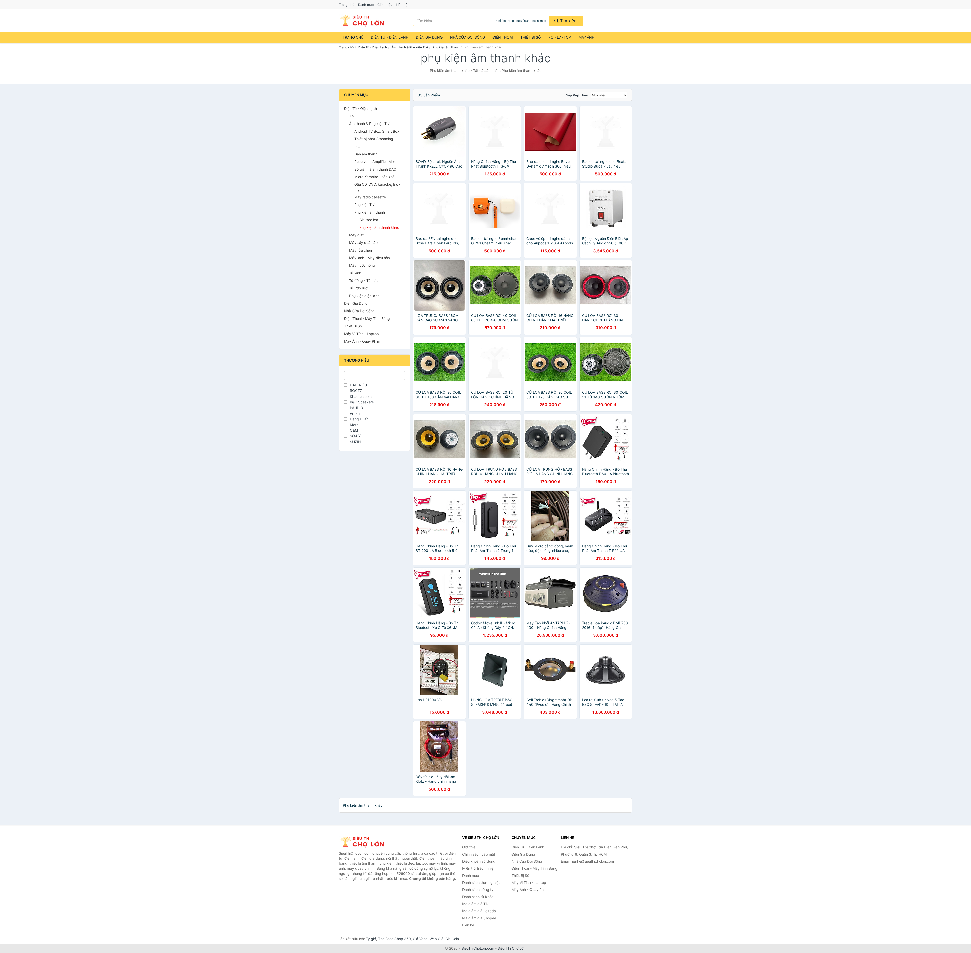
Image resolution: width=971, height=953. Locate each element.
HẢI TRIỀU (358, 385)
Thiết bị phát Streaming (373, 139)
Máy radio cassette (370, 197)
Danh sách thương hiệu (481, 882)
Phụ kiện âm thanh (446, 47)
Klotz (354, 425)
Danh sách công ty (477, 889)
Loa (357, 146)
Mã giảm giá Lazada (479, 911)
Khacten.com (361, 396)
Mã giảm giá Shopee (479, 918)
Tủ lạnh (355, 273)
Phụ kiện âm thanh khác (379, 227)
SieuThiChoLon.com (477, 948)
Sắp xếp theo (577, 95)
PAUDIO (356, 408)
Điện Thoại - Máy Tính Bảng (367, 318)
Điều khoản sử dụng (478, 861)
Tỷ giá (371, 939)
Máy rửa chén (360, 250)
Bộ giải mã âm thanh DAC (375, 169)
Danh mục (366, 5)
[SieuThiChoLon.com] (362, 20)
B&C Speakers (362, 402)
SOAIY (355, 436)
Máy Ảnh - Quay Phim (362, 341)
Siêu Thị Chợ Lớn (511, 948)
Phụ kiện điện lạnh (364, 296)
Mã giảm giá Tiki (475, 904)
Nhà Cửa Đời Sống (467, 37)
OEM (354, 430)
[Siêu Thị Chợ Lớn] (364, 842)
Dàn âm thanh (365, 154)
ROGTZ (356, 390)
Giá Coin (452, 939)
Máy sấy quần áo (363, 242)
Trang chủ (347, 5)
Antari (355, 413)
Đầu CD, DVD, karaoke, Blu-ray (377, 187)
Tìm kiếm (568, 20)
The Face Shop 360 (394, 939)
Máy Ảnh (586, 37)
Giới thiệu (384, 5)
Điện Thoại (503, 37)
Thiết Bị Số (530, 37)
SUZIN (355, 442)
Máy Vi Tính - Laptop (361, 334)
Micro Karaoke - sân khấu (375, 177)
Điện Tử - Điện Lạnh (389, 37)
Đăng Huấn (359, 419)
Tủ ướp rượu (359, 288)
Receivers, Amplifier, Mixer (376, 161)
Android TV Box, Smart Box (376, 131)
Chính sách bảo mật (478, 854)
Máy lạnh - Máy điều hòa (369, 258)
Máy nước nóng (362, 265)
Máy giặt (356, 235)
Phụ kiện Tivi (364, 204)
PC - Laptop (559, 37)
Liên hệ (402, 5)
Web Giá (436, 939)
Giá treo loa (368, 220)
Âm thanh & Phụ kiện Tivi (410, 47)
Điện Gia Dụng (429, 37)
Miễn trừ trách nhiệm (479, 868)
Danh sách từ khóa (477, 897)
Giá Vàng (420, 939)
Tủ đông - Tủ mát (363, 280)
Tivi (352, 116)
